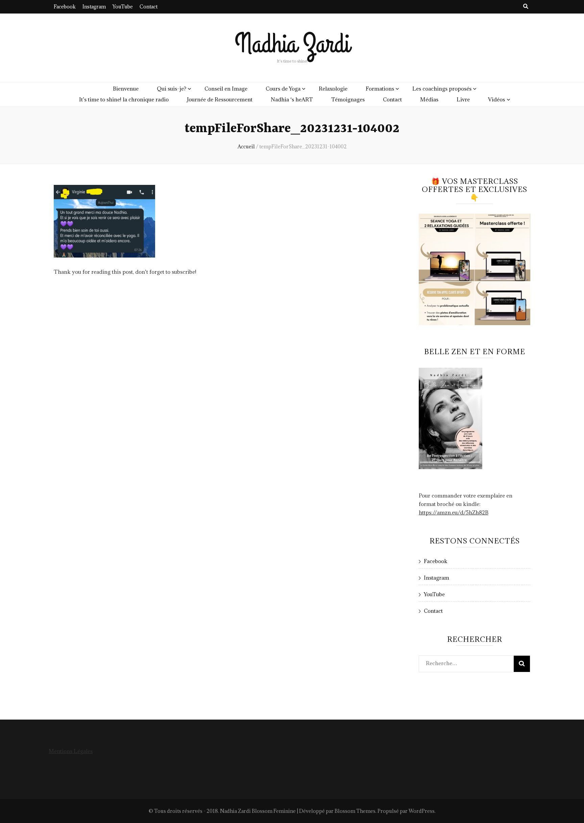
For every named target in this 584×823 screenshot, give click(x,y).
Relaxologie (333, 88)
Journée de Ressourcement (219, 99)
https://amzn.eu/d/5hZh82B (453, 512)
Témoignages (348, 99)
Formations (380, 88)
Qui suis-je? (171, 88)
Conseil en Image (225, 88)
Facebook (65, 6)
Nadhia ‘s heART (292, 99)
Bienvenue (126, 88)
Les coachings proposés (441, 88)
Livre (463, 99)
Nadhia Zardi (292, 44)
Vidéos (496, 99)
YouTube (123, 6)
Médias (429, 99)
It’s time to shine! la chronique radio (124, 99)
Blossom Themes (355, 811)
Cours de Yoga (283, 88)
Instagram (94, 6)
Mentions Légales (71, 751)
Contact (148, 6)
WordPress (422, 811)
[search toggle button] (525, 6)
